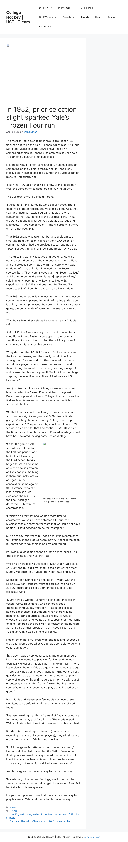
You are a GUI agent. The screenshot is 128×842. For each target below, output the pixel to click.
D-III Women (46, 17)
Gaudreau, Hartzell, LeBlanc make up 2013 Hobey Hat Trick (41, 821)
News (98, 17)
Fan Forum (45, 26)
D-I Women (64, 7)
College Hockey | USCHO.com (18, 17)
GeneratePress (92, 836)
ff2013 (13, 811)
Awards (85, 17)
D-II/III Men (87, 7)
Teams (111, 17)
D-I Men (43, 7)
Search (67, 17)
